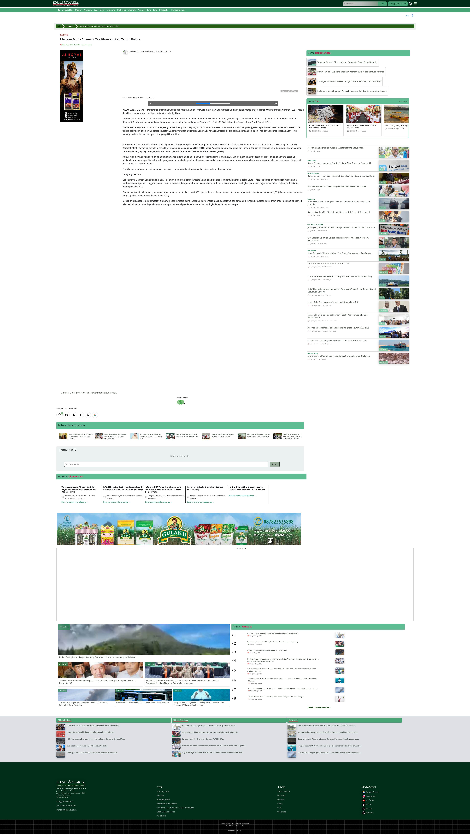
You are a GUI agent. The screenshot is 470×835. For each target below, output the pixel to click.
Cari (382, 3)
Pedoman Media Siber (166, 803)
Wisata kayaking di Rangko (397, 125)
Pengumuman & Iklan (66, 810)
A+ (276, 103)
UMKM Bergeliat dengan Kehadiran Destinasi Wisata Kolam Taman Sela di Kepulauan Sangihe (341, 290)
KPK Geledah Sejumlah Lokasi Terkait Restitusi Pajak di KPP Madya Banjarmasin (338, 239)
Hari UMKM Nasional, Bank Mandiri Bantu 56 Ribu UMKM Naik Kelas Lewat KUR (81, 436)
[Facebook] (81, 415)
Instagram (370, 796)
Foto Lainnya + (403, 101)
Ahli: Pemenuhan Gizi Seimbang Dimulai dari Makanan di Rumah (337, 186)
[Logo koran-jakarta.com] (66, 3)
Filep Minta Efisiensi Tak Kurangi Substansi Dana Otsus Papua (335, 147)
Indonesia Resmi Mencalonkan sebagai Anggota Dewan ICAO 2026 (338, 327)
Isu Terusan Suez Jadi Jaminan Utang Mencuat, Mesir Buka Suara (337, 340)
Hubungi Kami (163, 799)
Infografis (163, 10)
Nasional (281, 795)
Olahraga (281, 812)
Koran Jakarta (226, 823)
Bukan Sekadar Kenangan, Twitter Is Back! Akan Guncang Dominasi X (339, 163)
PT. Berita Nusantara (241, 823)
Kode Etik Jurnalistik (165, 812)
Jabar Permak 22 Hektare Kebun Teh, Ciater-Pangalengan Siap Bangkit (339, 253)
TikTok (368, 804)
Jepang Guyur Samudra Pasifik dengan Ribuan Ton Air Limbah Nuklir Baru (341, 227)
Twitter (368, 808)
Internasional (283, 791)
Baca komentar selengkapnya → (75, 502)
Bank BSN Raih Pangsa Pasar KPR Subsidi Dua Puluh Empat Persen (187, 435)
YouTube (369, 800)
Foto (279, 807)
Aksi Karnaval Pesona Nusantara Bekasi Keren (362, 126)
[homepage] (70, 783)
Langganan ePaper (398, 3)
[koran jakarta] (60, 26)
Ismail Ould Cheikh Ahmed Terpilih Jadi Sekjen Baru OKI (332, 302)
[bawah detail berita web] (179, 534)
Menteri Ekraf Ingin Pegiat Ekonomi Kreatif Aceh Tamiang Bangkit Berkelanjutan (337, 316)
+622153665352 (63, 797)
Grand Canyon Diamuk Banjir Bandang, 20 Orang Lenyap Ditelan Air (338, 356)
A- (150, 103)
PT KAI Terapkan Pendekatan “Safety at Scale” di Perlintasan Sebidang (339, 276)
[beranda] (59, 9)
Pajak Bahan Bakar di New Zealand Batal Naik (328, 263)
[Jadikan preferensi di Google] (95, 415)
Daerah (280, 799)
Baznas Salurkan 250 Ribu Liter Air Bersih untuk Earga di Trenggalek (338, 212)
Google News (371, 792)
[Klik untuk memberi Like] (59, 415)
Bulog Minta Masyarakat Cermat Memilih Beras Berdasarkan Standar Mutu (115, 436)
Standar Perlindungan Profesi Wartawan (175, 807)
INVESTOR (64, 35)
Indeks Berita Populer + (319, 707)
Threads (369, 812)
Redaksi (160, 795)
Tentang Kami (162, 791)
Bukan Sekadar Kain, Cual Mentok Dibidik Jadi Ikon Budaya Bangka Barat (340, 176)
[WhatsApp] (67, 415)
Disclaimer (161, 816)
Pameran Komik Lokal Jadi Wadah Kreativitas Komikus (324, 126)
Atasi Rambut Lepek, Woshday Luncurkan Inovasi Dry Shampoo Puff (151, 436)
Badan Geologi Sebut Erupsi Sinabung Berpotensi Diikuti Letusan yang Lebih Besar (97, 657)
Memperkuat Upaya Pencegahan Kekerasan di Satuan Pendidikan (258, 435)
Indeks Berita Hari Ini (66, 805)
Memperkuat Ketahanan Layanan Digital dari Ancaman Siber (223, 435)
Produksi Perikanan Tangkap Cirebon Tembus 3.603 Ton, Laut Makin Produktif (338, 203)
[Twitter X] (88, 415)
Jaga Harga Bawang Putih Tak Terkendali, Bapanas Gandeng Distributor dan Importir (293, 436)
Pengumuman (178, 10)
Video (280, 803)
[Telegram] (74, 415)
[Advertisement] (130, 584)
